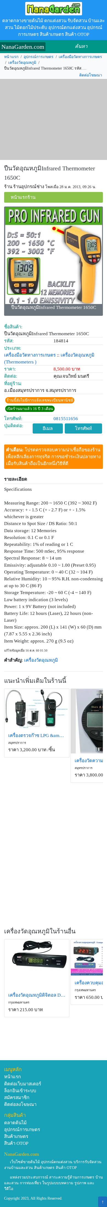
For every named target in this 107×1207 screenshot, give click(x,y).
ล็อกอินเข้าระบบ (20, 1090)
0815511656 (66, 418)
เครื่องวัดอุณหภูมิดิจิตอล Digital (36, 995)
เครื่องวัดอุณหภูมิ (22, 63)
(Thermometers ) (20, 362)
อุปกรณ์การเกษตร (39, 57)
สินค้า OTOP (16, 1143)
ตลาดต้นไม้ (15, 1122)
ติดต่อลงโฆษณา (20, 1104)
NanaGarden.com (22, 46)
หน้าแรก (11, 57)
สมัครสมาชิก (16, 1097)
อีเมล (48, 428)
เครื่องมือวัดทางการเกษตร (80, 57)
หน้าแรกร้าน (23, 197)
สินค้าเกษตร (16, 1136)
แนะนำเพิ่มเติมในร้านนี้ (35, 680)
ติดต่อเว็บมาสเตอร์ (22, 1083)
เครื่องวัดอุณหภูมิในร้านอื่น (39, 931)
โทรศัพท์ (83, 428)
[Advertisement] (53, 119)
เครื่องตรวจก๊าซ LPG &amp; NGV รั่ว (36, 735)
